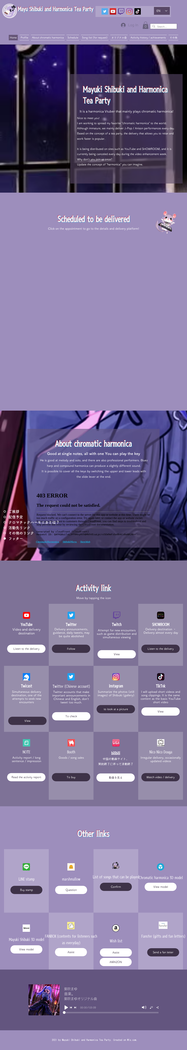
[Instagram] (129, 11)
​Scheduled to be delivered (94, 219)
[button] (145, 25)
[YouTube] (113, 11)
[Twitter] (105, 11)
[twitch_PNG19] (121, 11)
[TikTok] (137, 11)
